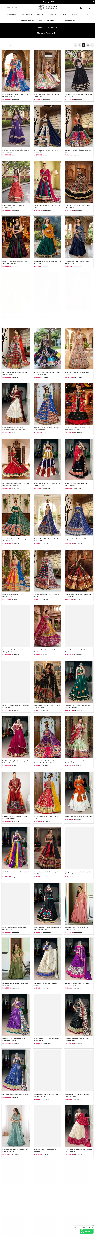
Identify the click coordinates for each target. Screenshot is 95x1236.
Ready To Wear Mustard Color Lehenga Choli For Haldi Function (15, 317)
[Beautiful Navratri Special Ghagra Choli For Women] (47, 71)
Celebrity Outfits (27, 20)
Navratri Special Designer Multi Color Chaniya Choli (46, 151)
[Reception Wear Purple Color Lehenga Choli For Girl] (47, 1181)
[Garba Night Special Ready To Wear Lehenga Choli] (79, 1015)
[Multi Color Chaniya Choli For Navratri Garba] (47, 571)
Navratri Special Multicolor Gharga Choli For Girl (47, 873)
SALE (40, 20)
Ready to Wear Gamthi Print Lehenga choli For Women (46, 1095)
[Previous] (6, 2)
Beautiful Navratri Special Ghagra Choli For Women (46, 95)
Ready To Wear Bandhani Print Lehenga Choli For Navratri (78, 1150)
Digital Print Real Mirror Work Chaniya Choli (46, 817)
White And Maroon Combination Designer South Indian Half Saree (13, 429)
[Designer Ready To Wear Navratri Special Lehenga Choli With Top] (47, 904)
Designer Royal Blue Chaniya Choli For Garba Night (46, 540)
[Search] (3, 8)
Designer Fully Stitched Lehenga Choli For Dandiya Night (47, 484)
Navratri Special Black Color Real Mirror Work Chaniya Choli (47, 373)
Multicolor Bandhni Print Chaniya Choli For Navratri (15, 873)
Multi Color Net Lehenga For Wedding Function (77, 373)
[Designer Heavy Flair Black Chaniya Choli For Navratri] (79, 71)
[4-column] (88, 45)
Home (40, 27)
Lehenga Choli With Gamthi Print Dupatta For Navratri (13, 1039)
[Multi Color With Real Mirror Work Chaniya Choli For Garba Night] (47, 737)
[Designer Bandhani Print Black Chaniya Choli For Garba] (47, 682)
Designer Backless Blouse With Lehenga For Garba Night (78, 984)
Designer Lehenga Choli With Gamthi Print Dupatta (46, 1039)
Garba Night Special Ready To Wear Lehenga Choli (77, 1039)
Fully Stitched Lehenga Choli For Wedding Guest (13, 1206)
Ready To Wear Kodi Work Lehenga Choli (78, 816)
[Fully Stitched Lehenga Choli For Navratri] (16, 1070)
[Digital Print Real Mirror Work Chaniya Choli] (47, 793)
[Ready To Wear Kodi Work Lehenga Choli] (79, 793)
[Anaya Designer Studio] (47, 8)
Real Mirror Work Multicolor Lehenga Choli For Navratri (14, 373)
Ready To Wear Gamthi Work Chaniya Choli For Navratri (77, 484)
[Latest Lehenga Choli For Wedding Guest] (47, 959)
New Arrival (12, 14)
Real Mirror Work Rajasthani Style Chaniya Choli (13, 651)
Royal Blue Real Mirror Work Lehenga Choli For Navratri (46, 429)
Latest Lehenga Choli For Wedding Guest (45, 984)
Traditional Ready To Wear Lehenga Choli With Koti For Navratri (16, 762)
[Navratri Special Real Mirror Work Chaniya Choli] (16, 571)
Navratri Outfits (68, 20)
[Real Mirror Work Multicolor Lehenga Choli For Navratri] (16, 348)
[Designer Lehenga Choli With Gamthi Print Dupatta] (47, 1015)
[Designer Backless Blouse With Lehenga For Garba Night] (79, 959)
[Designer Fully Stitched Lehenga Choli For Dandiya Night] (47, 460)
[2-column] (79, 45)
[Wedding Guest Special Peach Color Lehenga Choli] (79, 904)
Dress (74, 14)
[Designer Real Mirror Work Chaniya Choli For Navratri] (79, 848)
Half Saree (26, 14)
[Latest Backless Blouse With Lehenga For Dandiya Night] (79, 682)
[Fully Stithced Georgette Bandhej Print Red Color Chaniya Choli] (16, 460)
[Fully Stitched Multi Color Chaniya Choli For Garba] (47, 182)
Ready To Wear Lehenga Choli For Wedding (45, 1150)
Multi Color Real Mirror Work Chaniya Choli (77, 651)
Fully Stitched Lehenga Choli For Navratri (16, 1094)
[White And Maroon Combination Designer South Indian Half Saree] (16, 404)
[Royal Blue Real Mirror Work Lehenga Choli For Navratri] (47, 404)
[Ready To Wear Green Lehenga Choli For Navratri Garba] (47, 237)
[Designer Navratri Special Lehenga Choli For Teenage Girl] (16, 126)
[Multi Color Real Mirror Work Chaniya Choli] (79, 626)
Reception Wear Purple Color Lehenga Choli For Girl (47, 1206)
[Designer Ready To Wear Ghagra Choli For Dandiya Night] (16, 793)
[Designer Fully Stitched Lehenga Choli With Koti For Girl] (16, 1126)
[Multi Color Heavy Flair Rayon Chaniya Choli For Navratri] (79, 182)
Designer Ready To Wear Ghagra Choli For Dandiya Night (15, 817)
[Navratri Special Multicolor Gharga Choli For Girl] (47, 848)
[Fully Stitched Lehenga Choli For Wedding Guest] (16, 1181)
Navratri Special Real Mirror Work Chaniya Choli (13, 595)
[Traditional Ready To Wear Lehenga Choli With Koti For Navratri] (16, 737)
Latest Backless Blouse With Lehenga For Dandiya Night (77, 706)
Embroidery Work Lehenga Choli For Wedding (77, 1206)
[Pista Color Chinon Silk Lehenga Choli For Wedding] (16, 959)
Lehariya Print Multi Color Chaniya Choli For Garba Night (78, 595)
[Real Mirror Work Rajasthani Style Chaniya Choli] (16, 626)
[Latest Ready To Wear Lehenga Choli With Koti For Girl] (79, 1070)
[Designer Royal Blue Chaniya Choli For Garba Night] (47, 515)
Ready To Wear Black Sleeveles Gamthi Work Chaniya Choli (15, 262)
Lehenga (51, 14)
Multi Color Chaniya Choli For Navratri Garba (46, 595)
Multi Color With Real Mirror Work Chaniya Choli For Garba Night (45, 762)
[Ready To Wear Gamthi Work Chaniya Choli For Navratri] (79, 460)
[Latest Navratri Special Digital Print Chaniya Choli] (16, 904)
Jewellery (51, 20)
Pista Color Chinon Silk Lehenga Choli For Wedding (15, 984)
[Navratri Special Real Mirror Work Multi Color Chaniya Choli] (16, 71)
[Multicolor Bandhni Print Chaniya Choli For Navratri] (16, 848)
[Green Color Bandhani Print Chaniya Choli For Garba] (16, 515)
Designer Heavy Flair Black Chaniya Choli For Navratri (78, 95)
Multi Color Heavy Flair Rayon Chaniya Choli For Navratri (77, 206)
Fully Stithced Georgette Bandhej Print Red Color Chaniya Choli (15, 484)
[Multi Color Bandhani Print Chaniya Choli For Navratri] (16, 682)
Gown (63, 14)
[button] (89, 8)
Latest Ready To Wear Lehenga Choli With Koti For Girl (77, 1095)
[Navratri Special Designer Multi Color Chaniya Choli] (47, 126)
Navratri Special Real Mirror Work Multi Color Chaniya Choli (15, 95)
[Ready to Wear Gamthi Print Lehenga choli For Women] (47, 1070)
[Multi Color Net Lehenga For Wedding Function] (79, 348)
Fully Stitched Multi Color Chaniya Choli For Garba (47, 206)
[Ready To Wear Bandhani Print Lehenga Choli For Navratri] (79, 1126)
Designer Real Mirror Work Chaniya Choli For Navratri (78, 873)
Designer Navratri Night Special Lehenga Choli (78, 151)
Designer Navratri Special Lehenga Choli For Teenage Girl (16, 151)
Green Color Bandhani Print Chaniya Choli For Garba (14, 540)
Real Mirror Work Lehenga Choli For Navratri (46, 651)
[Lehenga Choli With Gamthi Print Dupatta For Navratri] (16, 1015)
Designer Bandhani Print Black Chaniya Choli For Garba (47, 706)
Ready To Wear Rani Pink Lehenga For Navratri (77, 317)
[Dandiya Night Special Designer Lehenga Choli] (16, 182)
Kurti (86, 14)
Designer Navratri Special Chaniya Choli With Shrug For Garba (78, 429)
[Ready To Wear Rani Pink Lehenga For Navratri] (79, 293)
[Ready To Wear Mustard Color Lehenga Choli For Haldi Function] (16, 293)
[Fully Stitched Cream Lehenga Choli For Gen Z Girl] (47, 293)
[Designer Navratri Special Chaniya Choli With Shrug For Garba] (79, 404)
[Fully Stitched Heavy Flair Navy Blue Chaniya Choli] (79, 237)
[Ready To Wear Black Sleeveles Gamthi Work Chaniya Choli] (16, 237)
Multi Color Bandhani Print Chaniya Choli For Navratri (16, 706)
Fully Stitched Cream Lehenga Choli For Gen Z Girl (47, 317)
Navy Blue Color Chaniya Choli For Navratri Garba (76, 540)
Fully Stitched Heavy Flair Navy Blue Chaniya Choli (77, 262)
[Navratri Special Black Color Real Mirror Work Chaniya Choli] (47, 348)
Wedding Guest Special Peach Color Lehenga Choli (77, 928)
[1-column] (75, 45)
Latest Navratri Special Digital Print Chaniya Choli (14, 928)
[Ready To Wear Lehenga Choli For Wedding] (47, 1126)
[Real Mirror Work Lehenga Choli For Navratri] (47, 626)
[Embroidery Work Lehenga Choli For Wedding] (79, 1181)
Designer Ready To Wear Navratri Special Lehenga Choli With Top (47, 928)
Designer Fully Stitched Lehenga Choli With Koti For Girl (15, 1150)
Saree (39, 14)
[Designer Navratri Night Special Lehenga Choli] (79, 126)
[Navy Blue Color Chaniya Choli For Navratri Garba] (79, 515)
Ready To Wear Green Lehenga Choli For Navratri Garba (47, 262)
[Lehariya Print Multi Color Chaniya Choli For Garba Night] (79, 571)
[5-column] (92, 45)
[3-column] (83, 45)
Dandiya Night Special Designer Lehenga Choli (13, 206)
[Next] (89, 2)
